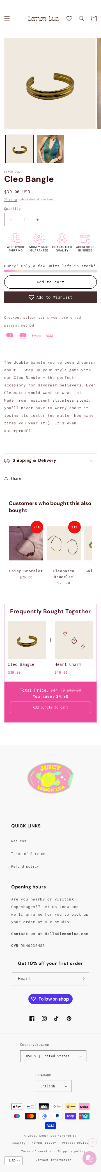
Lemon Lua (47, 1135)
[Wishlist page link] (69, 18)
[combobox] (13, 1160)
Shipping (10, 199)
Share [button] (16, 478)
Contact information (53, 1159)
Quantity (12, 209)
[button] (7, 18)
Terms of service (36, 1151)
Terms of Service (28, 854)
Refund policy (25, 866)
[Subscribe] (82, 978)
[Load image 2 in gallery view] (50, 149)
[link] (27, 640)
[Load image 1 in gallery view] (20, 149)
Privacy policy (75, 1142)
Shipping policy (72, 1151)
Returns (18, 841)
